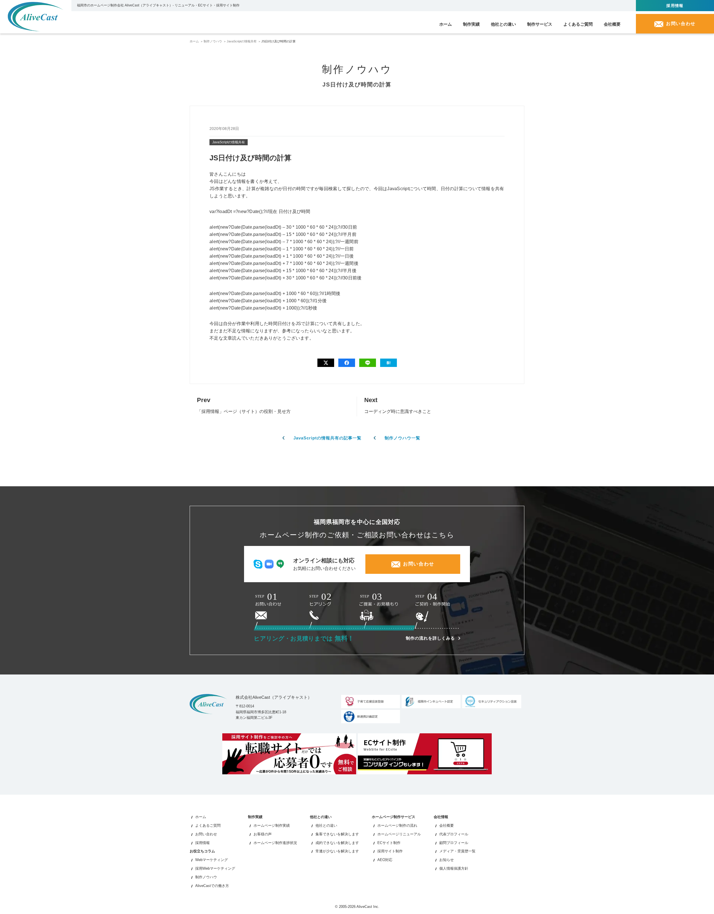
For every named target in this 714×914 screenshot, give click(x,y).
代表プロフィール (453, 834)
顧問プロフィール (453, 843)
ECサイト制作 (389, 843)
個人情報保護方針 (453, 868)
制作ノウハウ (213, 41)
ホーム (194, 41)
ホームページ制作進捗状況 (275, 843)
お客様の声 (263, 834)
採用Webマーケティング (215, 868)
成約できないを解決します (337, 843)
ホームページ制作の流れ (397, 825)
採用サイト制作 (390, 851)
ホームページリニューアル (399, 834)
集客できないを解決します (337, 834)
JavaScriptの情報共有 (242, 41)
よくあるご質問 (208, 825)
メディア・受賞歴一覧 (457, 851)
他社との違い (326, 825)
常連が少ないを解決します (337, 851)
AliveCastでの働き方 (212, 886)
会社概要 (446, 825)
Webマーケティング (211, 860)
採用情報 (675, 5)
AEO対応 (384, 860)
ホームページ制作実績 (272, 825)
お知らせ (446, 860)
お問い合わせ (206, 834)
